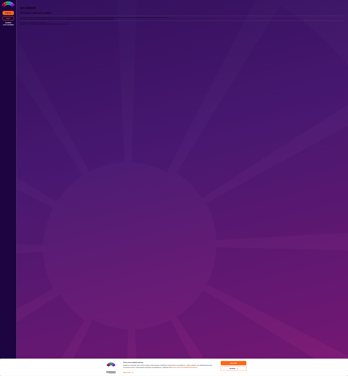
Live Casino (8, 25)
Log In (8, 18)
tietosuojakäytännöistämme (188, 367)
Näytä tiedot (127, 372)
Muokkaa (232, 368)
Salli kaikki (233, 363)
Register (8, 13)
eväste (174, 367)
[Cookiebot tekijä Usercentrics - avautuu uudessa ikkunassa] (111, 372)
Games (8, 23)
